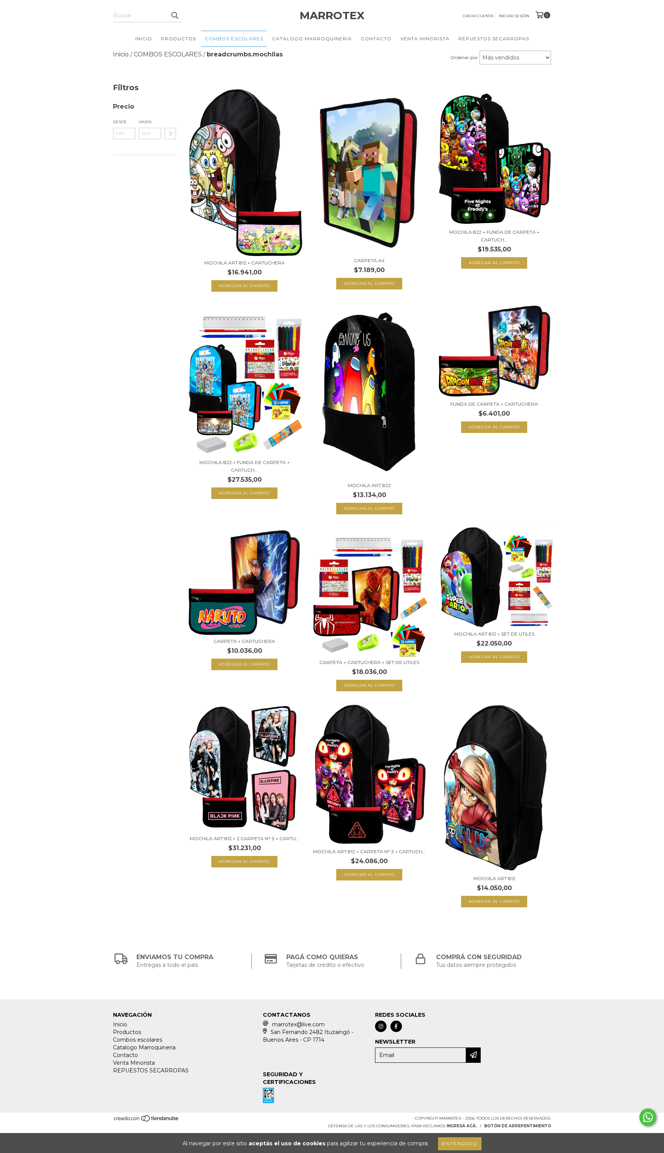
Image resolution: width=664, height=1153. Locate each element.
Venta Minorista (425, 38)
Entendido (460, 1143)
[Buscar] (174, 15)
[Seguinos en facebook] (396, 1026)
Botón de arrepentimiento (517, 1125)
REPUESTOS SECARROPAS (493, 38)
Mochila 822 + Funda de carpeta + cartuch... (494, 236)
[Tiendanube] (146, 1120)
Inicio (143, 38)
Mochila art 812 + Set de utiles (494, 634)
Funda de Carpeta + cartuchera (494, 404)
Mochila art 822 (369, 485)
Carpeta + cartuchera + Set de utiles (369, 662)
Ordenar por (464, 57)
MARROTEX (332, 15)
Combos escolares (234, 38)
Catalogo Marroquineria (312, 38)
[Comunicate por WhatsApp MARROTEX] (647, 1117)
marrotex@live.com (298, 1024)
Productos (178, 38)
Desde (120, 121)
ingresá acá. (462, 1125)
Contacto (376, 38)
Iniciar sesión (514, 15)
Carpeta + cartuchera (244, 641)
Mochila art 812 (494, 878)
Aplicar (170, 133)
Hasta (145, 121)
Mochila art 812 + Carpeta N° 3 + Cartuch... (369, 851)
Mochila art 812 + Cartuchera (244, 263)
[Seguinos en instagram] (381, 1026)
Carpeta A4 (369, 260)
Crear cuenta (478, 15)
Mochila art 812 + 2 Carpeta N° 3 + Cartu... (244, 838)
